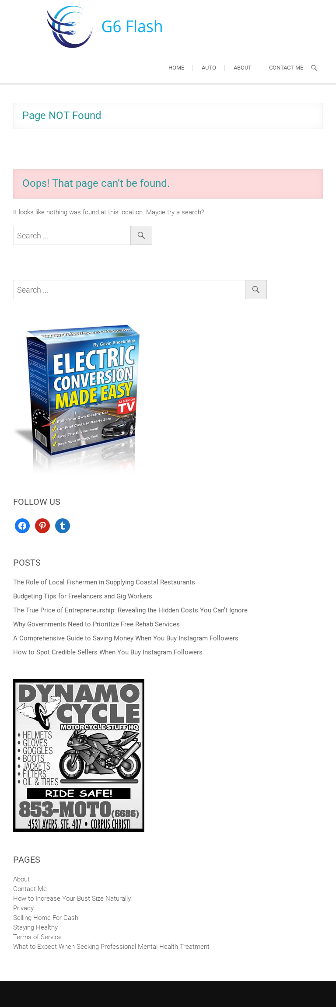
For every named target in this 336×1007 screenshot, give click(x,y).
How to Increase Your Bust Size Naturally (72, 898)
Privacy (23, 908)
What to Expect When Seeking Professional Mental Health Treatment (111, 947)
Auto (209, 67)
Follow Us (36, 502)
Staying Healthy (35, 927)
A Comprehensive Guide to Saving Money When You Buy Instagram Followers (125, 638)
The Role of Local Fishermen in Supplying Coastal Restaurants (104, 582)
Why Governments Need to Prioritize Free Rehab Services (96, 624)
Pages (26, 859)
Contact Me (286, 67)
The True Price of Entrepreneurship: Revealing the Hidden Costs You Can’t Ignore (130, 610)
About (243, 67)
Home (176, 67)
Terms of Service (37, 937)
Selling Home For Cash (45, 918)
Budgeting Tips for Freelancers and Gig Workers (82, 596)
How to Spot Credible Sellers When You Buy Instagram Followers (108, 652)
